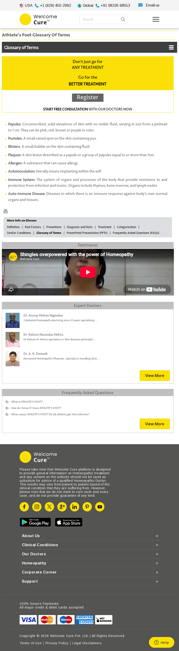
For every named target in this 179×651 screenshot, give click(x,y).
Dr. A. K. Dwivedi (35, 354)
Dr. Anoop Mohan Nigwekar (43, 315)
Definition (13, 227)
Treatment (104, 227)
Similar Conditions (19, 233)
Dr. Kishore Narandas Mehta (43, 335)
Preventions (54, 227)
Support (30, 581)
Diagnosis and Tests (80, 227)
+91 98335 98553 (115, 5)
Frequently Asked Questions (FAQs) (136, 233)
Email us (152, 5)
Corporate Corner (39, 572)
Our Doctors (34, 554)
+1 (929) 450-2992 (55, 5)
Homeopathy (34, 563)
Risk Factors (33, 227)
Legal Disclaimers (87, 643)
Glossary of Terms (21, 47)
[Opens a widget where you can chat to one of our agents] (161, 643)
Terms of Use (31, 643)
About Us (31, 536)
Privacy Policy (57, 643)
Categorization (126, 227)
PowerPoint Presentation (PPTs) (87, 233)
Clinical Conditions (40, 545)
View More (154, 375)
